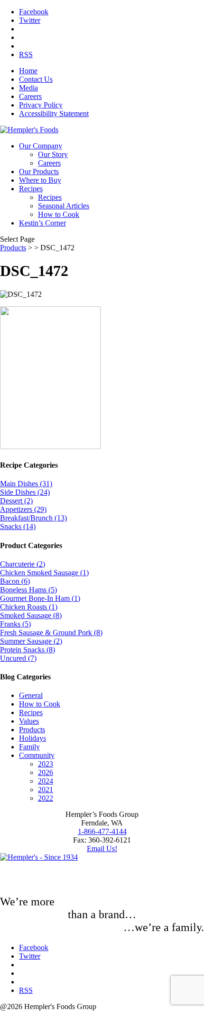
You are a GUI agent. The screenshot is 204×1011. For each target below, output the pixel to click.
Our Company (40, 146)
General (31, 695)
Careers (30, 96)
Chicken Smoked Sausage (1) (44, 573)
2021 (45, 789)
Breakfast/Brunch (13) (33, 518)
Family (29, 747)
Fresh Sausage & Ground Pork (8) (51, 632)
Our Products (39, 171)
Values (29, 721)
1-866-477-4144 (102, 831)
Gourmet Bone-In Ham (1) (40, 598)
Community (37, 755)
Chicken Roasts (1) (28, 607)
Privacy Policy (41, 105)
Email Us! (102, 848)
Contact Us (36, 79)
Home (28, 71)
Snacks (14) (18, 526)
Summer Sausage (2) (31, 641)
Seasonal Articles (63, 206)
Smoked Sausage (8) (31, 615)
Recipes (31, 189)
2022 (45, 798)
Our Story (53, 154)
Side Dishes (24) (25, 492)
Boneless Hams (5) (28, 590)
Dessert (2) (16, 501)
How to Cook (58, 214)
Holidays (32, 738)
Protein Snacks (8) (27, 650)
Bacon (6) (15, 581)
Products (13, 248)
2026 (45, 772)
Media (28, 88)
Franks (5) (15, 624)
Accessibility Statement (54, 113)
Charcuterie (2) (22, 564)
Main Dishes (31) (26, 484)
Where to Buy (40, 180)
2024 (45, 781)
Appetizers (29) (23, 509)
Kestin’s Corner (42, 223)
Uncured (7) (18, 658)
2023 (45, 764)
